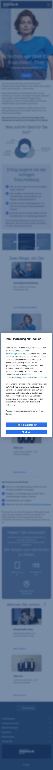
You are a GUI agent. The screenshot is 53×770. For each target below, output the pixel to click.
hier (10, 414)
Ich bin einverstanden (26, 425)
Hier (38, 354)
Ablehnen (26, 432)
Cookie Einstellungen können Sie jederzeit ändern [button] (26, 377)
